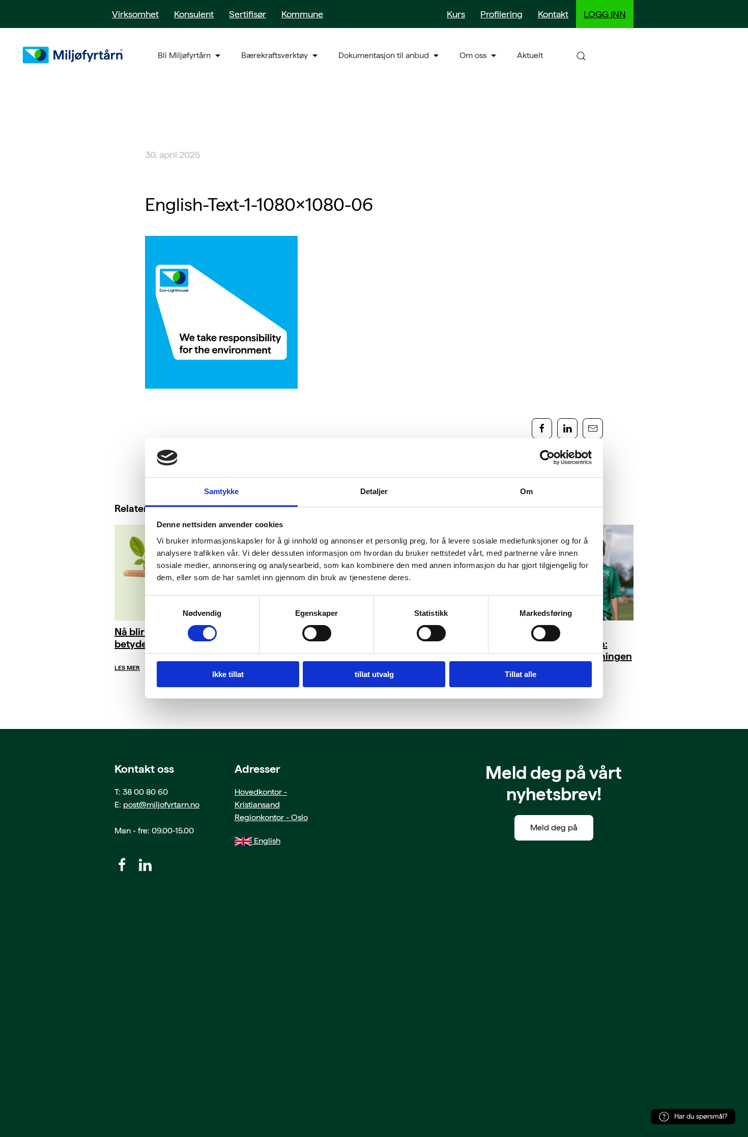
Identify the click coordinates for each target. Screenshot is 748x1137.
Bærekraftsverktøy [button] (274, 55)
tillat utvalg (374, 674)
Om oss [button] (472, 55)
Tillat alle (520, 674)
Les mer (127, 667)
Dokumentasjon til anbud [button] (383, 55)
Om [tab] (526, 491)
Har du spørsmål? (700, 1116)
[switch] (316, 633)
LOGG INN (605, 14)
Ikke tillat (228, 674)
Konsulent (194, 14)
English (266, 841)
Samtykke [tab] (221, 491)
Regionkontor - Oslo (271, 817)
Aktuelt (530, 55)
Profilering (501, 14)
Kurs (456, 14)
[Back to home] (73, 55)
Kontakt (553, 14)
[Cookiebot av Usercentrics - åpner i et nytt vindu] (547, 457)
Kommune (302, 14)
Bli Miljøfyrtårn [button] (184, 55)
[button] (581, 55)
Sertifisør (247, 14)
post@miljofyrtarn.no (161, 804)
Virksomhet (135, 14)
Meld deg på (554, 827)
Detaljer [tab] (374, 491)
